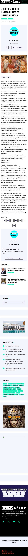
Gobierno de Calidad (7, 389)
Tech (17, 394)
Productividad (11, 394)
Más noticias (10, 258)
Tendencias (11, 18)
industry (19, 389)
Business (10, 383)
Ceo (18, 383)
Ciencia (22, 383)
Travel (5, 396)
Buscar (5, 302)
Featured (5, 387)
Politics (17, 392)
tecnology (21, 394)
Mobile (13, 392)
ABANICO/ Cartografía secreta (12, 346)
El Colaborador (6, 21)
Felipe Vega (11, 387)
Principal (5, 394)
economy (21, 385)
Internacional (10, 272)
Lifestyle (20, 391)
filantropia (17, 387)
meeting (8, 392)
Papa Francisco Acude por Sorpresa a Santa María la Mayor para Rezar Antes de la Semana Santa (17, 281)
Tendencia (4, 18)
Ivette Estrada (6, 391)
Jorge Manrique (14, 391)
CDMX (15, 383)
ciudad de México (7, 385)
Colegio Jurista (15, 385)
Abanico (5, 383)
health (14, 389)
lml (4, 392)
